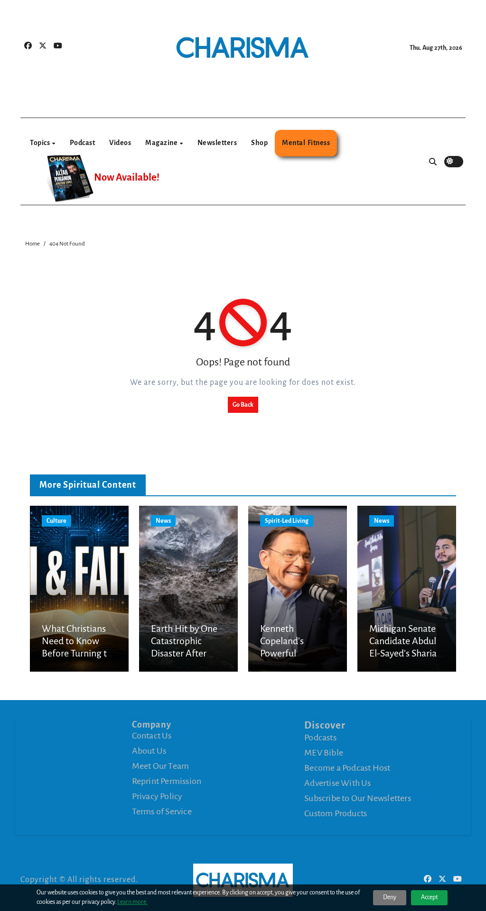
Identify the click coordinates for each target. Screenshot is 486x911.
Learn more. (132, 902)
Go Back (243, 404)
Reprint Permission (167, 781)
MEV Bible (323, 752)
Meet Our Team (160, 766)
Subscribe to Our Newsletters (357, 797)
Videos (120, 142)
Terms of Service (162, 811)
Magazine (162, 142)
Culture (56, 521)
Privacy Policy (157, 796)
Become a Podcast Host (347, 767)
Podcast (82, 142)
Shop (259, 142)
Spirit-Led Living (286, 521)
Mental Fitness (306, 142)
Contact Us (152, 735)
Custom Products (335, 813)
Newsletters (217, 142)
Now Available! (126, 177)
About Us (149, 751)
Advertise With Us (337, 782)
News (163, 521)
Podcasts (320, 737)
